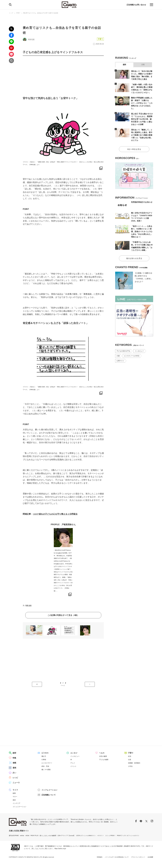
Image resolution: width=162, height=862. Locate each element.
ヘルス (102, 753)
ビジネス (45, 753)
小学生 (130, 766)
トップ (11, 13)
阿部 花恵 (29, 605)
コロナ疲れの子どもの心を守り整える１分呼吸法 (55, 514)
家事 (14, 793)
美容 (14, 800)
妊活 (129, 756)
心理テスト (120, 361)
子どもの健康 (103, 759)
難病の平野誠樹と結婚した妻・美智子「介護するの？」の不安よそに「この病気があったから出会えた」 (141, 103)
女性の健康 (103, 756)
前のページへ (37, 684)
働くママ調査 (46, 769)
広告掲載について (49, 795)
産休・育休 (45, 766)
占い (14, 773)
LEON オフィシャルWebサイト (86, 835)
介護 (118, 356)
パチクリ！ (100, 835)
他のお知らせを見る (134, 258)
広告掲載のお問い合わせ (136, 5)
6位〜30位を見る (134, 149)
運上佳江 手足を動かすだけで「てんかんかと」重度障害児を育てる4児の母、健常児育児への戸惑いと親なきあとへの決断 (142, 119)
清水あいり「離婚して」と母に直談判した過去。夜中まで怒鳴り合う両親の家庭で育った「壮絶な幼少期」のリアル (141, 135)
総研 (14, 753)
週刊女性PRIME (14, 835)
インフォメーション (49, 790)
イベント (73, 766)
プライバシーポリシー (138, 857)
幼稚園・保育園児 (134, 763)
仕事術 (44, 759)
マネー (15, 796)
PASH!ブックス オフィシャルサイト (128, 835)
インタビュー (139, 351)
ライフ (15, 790)
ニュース (16, 783)
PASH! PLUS (34, 835)
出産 (129, 759)
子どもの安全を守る (123, 351)
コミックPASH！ (110, 835)
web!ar (22, 835)
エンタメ (73, 753)
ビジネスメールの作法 (131, 356)
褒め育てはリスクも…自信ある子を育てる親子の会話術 (40, 13)
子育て (18, 13)
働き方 (44, 756)
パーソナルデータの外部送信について (117, 857)
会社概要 (150, 857)
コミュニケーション (19, 806)
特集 (14, 758)
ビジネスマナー (47, 763)
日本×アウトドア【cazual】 (66, 835)
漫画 (14, 768)
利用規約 (99, 857)
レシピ (15, 778)
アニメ (72, 763)
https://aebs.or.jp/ (60, 848)
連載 (14, 763)
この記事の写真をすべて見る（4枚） (63, 615)
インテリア (16, 803)
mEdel (27, 835)
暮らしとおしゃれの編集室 (48, 835)
